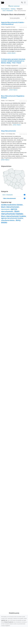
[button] (22, 2)
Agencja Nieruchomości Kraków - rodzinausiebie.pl (13, 23)
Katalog (13, 8)
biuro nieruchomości (10, 207)
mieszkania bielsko (8, 220)
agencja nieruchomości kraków (12, 218)
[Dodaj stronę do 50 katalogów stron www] (14, 6)
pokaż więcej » (12, 53)
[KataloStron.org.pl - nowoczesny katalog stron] (2, 2)
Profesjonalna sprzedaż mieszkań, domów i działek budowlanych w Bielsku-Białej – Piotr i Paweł (13, 61)
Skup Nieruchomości (8, 131)
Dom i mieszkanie (8, 10)
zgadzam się (4, 620)
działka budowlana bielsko (12, 205)
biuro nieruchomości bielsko (12, 212)
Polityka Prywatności (8, 622)
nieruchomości (5, 209)
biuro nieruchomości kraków (13, 216)
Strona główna (5, 8)
